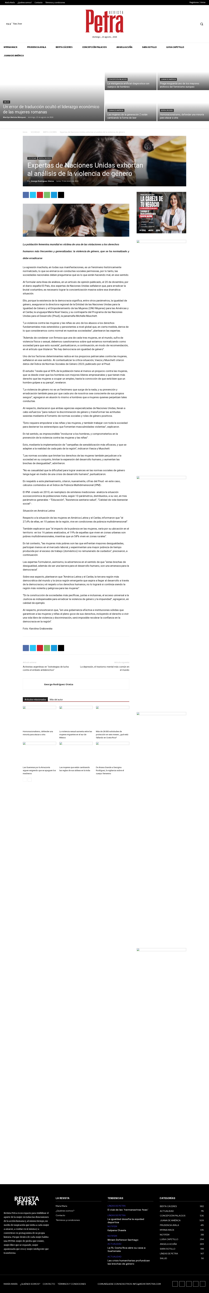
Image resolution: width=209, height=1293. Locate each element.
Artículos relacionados (35, 699)
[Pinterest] (40, 195)
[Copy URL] (61, 195)
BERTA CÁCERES (167, 110)
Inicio (25, 132)
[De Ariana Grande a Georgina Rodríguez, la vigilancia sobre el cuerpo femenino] (112, 753)
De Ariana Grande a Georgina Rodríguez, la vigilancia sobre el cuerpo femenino (110, 770)
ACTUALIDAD (114, 1244)
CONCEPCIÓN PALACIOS (117, 79)
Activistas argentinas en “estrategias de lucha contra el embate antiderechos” (46, 668)
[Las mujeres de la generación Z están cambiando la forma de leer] (131, 106)
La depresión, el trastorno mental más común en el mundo (104, 668)
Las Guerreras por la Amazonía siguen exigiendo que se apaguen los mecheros (39, 770)
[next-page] (30, 780)
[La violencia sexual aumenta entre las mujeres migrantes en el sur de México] (76, 717)
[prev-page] (25, 780)
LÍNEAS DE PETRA (117, 1206)
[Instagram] (178, 24)
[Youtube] (195, 24)
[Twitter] (189, 24)
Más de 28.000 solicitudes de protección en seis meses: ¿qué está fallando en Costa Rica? (112, 734)
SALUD (6, 102)
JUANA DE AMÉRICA (168, 79)
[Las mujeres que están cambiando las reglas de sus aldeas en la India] (76, 753)
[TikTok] (184, 24)
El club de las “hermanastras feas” (128, 1210)
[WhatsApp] (47, 195)
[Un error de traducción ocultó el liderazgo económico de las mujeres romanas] (52, 90)
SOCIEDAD (35, 132)
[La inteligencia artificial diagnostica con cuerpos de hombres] (131, 75)
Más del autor (56, 699)
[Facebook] (172, 24)
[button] (201, 24)
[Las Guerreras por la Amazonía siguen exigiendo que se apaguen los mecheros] (39, 753)
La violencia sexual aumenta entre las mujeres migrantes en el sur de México (75, 734)
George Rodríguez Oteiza (42, 181)
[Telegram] (54, 195)
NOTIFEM (112, 1226)
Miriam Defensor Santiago (123, 1240)
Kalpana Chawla (117, 1230)
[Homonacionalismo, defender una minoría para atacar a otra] (39, 717)
